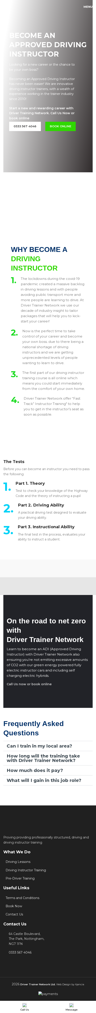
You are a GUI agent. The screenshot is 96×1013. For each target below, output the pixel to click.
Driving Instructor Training (26, 870)
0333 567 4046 (20, 952)
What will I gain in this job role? (44, 780)
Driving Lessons (18, 862)
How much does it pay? (35, 770)
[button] (48, 746)
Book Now (14, 906)
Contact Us (14, 914)
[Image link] (22, 828)
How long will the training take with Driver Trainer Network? (43, 758)
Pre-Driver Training (20, 878)
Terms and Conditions (22, 898)
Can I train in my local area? (39, 746)
